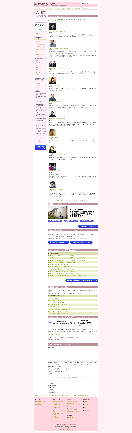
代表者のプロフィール (88, 401)
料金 (74, 8)
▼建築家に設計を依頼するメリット (58, 242)
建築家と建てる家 (70, 401)
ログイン (91, 8)
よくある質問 (79, 8)
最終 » (87, 200)
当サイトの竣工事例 (56, 407)
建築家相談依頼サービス (41, 401)
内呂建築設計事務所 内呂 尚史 (57, 102)
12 (74, 200)
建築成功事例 (39, 404)
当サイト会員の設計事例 (57, 402)
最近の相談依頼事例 (40, 72)
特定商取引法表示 (87, 409)
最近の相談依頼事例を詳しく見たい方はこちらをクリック (82, 280)
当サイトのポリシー (88, 402)
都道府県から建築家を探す (57, 401)
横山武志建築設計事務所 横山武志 (57, 118)
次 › (84, 200)
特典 (37, 67)
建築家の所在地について (54, 367)
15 (80, 200)
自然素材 (76, 401)
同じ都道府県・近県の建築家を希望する (59, 369)
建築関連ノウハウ (56, 406)
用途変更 (69, 411)
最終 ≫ (40, 142)
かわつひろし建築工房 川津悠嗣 (57, 31)
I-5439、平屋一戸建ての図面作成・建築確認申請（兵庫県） (63, 262)
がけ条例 (77, 409)
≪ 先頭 (40, 138)
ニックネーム (51, 380)
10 (69, 200)
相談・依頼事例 (70, 395)
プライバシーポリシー (88, 404)
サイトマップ (93, 395)
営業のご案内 (86, 407)
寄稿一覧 (54, 416)
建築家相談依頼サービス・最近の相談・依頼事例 (60, 309)
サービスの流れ (39, 65)
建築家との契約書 (39, 53)
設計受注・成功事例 (72, 419)
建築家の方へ (71, 417)
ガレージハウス (70, 406)
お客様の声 (63, 8)
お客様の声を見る (41, 147)
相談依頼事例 (69, 8)
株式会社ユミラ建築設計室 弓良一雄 (58, 154)
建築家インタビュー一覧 (57, 409)
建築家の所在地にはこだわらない (57, 371)
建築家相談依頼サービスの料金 (56, 307)
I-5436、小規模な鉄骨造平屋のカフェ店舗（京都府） (61, 269)
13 (76, 200)
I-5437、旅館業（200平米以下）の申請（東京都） (60, 266)
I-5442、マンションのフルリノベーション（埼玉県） (61, 255)
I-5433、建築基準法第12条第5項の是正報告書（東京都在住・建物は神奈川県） (67, 275)
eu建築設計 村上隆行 (54, 137)
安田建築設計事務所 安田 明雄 (57, 68)
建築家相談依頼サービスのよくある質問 (58, 311)
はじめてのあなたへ (40, 44)
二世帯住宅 (72, 405)
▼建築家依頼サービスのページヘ (88, 226)
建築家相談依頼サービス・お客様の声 (57, 304)
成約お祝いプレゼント (40, 406)
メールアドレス (52, 374)
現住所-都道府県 (52, 386)
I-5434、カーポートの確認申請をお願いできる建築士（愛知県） (64, 273)
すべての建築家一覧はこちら (55, 21)
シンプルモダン (70, 408)
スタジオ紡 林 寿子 (54, 85)
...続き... (68, 412)
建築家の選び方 (39, 54)
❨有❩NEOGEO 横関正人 (55, 170)
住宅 (68, 405)
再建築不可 (76, 408)
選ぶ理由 (38, 83)
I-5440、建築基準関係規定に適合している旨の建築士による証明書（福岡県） (67, 260)
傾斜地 (68, 403)
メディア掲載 (86, 410)
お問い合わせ (39, 74)
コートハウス (76, 411)
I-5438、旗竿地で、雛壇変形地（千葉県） (58, 264)
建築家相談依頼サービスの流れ (53, 8)
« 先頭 (57, 200)
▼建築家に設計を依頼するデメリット (81, 242)
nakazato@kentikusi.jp (68, 429)
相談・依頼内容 (52, 347)
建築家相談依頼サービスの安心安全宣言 (58, 313)
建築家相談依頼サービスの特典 (56, 302)
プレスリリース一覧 (88, 412)
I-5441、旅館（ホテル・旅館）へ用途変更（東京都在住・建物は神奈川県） (66, 258)
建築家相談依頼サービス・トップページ (58, 298)
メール (36, 20)
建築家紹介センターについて (90, 406)
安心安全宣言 (86, 8)
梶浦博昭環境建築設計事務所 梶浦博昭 (58, 48)
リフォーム (77, 403)
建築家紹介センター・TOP (40, 8)
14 (78, 200)
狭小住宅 (72, 403)
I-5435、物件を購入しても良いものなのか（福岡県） (61, 271)
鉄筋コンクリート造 (71, 409)
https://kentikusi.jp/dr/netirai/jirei (55, 334)
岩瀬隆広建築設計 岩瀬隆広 (55, 189)
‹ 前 (61, 200)
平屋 (72, 411)
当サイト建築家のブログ (57, 404)
